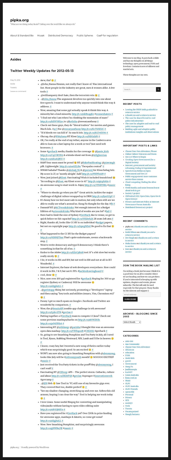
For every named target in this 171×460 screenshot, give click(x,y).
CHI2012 (90, 331)
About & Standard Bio (22, 35)
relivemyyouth (73, 357)
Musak (40, 35)
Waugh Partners (132, 414)
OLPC (127, 383)
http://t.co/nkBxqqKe (83, 114)
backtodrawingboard (90, 271)
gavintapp (49, 289)
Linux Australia (132, 375)
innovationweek (103, 375)
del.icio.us (129, 350)
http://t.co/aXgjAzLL (50, 286)
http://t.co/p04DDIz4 (51, 323)
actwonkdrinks (61, 211)
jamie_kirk (103, 151)
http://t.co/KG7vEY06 (95, 132)
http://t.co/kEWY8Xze (51, 121)
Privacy (128, 397)
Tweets (13, 87)
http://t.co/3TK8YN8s (96, 185)
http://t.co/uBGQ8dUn (51, 409)
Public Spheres (85, 35)
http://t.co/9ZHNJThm (51, 237)
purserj (89, 170)
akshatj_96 (74, 170)
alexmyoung (104, 364)
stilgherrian (100, 155)
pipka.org (19, 20)
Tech (127, 406)
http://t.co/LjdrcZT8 (50, 312)
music (112, 185)
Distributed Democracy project (138, 207)
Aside (12, 84)
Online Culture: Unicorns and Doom (140, 154)
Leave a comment (18, 91)
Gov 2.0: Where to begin (135, 157)
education (129, 353)
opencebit (129, 392)
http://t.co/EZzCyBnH (72, 252)
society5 (129, 403)
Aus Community (132, 344)
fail (108, 211)
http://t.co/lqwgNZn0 (80, 226)
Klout (63, 177)
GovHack (85, 215)
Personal (129, 395)
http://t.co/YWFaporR (72, 331)
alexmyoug (109, 353)
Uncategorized (131, 411)
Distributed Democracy (60, 35)
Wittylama (61, 136)
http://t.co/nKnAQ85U (51, 159)
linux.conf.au (131, 378)
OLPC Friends (131, 389)
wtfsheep (64, 327)
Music (128, 381)
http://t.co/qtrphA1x (98, 181)
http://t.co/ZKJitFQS (62, 375)
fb (112, 203)
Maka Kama (130, 243)
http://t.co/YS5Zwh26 (82, 218)
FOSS (127, 355)
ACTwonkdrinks (65, 207)
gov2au (67, 312)
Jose (127, 249)
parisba (76, 327)
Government (131, 364)
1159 (45, 383)
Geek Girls (129, 358)
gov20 (128, 361)
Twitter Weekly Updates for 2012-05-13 (42, 71)
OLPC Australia (132, 386)
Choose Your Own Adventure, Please (141, 151)
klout (60, 181)
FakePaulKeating (92, 162)
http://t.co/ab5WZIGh (89, 319)
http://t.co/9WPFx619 (93, 173)
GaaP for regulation (107, 35)
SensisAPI (58, 308)
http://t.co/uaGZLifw (70, 166)
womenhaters (103, 114)
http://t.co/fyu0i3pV (102, 196)
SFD (127, 400)
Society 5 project (132, 193)
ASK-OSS (129, 341)
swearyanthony (72, 129)
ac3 (55, 129)
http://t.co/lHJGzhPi (87, 136)
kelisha (73, 121)
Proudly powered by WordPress (35, 447)
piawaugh (109, 162)
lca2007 (128, 372)
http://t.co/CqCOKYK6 (51, 155)
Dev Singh (129, 238)
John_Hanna (49, 99)
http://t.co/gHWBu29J (51, 428)
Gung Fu (129, 367)
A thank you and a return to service (140, 115)
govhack (52, 151)
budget (100, 222)
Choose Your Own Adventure (137, 347)
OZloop (63, 372)
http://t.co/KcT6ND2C (92, 129)
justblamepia (131, 369)
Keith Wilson (130, 232)
